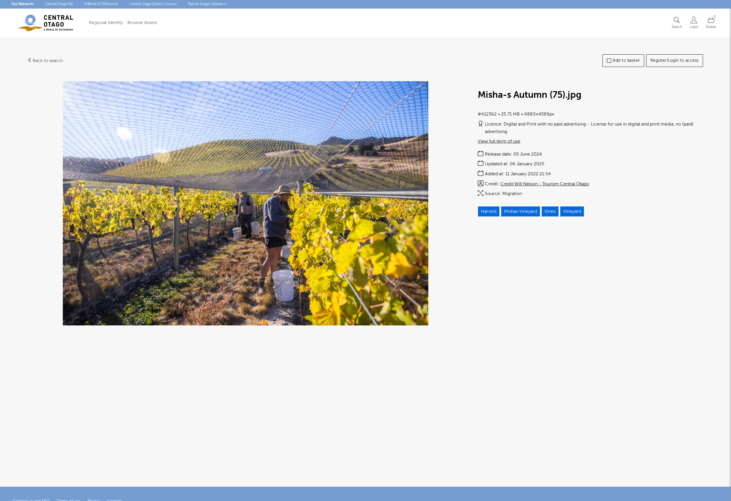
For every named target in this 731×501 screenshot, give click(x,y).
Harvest (489, 211)
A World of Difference (101, 4)
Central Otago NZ (59, 4)
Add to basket (626, 60)
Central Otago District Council (152, 4)
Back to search (47, 60)
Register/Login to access (674, 60)
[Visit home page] (45, 23)
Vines (550, 211)
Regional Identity (106, 22)
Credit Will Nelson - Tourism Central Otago (544, 183)
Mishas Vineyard (520, 211)
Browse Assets (142, 22)
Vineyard (572, 211)
